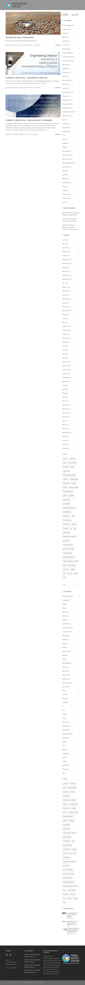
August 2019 (65, 342)
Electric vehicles (66, 80)
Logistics (64, 143)
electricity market (73, 487)
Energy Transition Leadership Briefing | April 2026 (32, 966)
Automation (72, 458)
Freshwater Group (67, 112)
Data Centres (65, 64)
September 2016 (66, 432)
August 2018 (65, 381)
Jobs (63, 139)
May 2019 (64, 354)
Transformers (65, 194)
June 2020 (65, 318)
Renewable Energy (67, 163)
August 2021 (65, 302)
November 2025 (66, 259)
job (71, 528)
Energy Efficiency (66, 92)
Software (64, 170)
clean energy (66, 471)
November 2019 (66, 330)
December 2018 (66, 365)
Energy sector (66, 503)
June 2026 (65, 240)
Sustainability (65, 182)
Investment (65, 131)
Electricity (64, 84)
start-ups (69, 573)
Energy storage (66, 104)
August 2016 (65, 436)
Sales (64, 565)
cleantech (65, 479)
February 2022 (66, 287)
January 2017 (65, 428)
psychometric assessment (69, 536)
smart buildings (71, 565)
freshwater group (67, 520)
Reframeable (41, 982)
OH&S (63, 147)
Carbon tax (65, 45)
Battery (64, 37)
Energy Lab (65, 96)
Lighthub (64, 225)
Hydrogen (65, 123)
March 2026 (65, 247)
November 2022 (66, 275)
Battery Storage (72, 462)
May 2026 (65, 243)
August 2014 (65, 448)
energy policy (66, 499)
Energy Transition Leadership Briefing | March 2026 (32, 971)
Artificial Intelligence (67, 25)
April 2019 (65, 358)
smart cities (66, 569)
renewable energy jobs (68, 557)
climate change (74, 479)
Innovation (65, 127)
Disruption (65, 72)
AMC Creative (27, 982)
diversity (65, 487)
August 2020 (65, 314)
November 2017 (66, 413)
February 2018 (66, 405)
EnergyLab (71, 495)
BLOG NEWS (64, 15)
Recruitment (65, 159)
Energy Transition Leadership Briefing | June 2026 (32, 955)
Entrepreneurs (66, 108)
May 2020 (65, 322)
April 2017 (65, 420)
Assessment (65, 29)
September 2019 (66, 338)
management (66, 532)
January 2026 (66, 255)
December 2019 (66, 326)
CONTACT (74, 15)
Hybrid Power (66, 524)
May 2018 (64, 393)
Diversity (64, 76)
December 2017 (66, 409)
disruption (73, 483)
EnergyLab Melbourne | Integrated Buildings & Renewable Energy (70, 227)
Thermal (64, 186)
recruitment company (68, 548)
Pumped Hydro (66, 155)
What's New (65, 198)
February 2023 (66, 271)
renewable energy (67, 553)
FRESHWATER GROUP (40, 15)
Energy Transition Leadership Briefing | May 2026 (32, 961)
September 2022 (66, 279)
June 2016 (65, 440)
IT (62, 135)
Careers (72, 466)
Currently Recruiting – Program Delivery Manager (73, 914)
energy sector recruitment (69, 507)
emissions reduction (68, 491)
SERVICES (53, 15)
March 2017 (65, 424)
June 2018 (65, 389)
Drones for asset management (20, 37)
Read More (58, 45)
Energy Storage (67, 512)
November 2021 (66, 291)
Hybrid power (66, 115)
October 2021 (66, 295)
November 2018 (66, 369)
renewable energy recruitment (70, 561)
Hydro (64, 119)
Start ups (64, 178)
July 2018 (64, 385)
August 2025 (65, 267)
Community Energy (67, 56)
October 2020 (66, 306)
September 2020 (66, 310)
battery (64, 462)
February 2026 (66, 251)
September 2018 (66, 377)
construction (66, 483)
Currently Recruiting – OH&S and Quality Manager (29, 120)
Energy (64, 88)
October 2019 (66, 334)
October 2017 (66, 416)
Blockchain (65, 41)
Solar (63, 174)
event (73, 516)
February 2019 (66, 361)
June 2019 (65, 350)
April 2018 (65, 397)
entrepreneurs (66, 516)
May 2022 (65, 283)
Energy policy (66, 100)
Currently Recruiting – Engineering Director (26, 78)
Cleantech (65, 49)
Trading (64, 190)
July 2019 (64, 346)
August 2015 (65, 444)
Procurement (65, 151)
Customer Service (67, 60)
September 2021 (66, 299)
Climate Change (66, 53)
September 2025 (66, 263)
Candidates (65, 466)
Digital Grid (65, 68)
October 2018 (66, 373)
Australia (64, 33)
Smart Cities (65, 167)
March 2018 (65, 401)
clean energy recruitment (69, 475)
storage (75, 573)
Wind (63, 202)
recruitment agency (68, 544)
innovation (65, 528)
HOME (27, 15)
